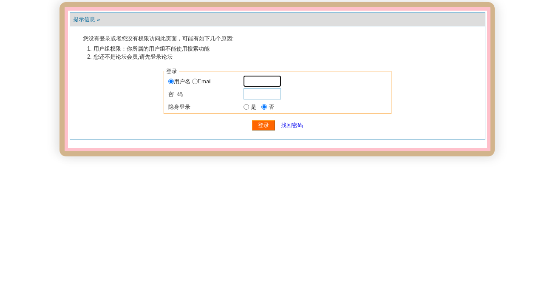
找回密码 (292, 125)
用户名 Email (193, 81)
